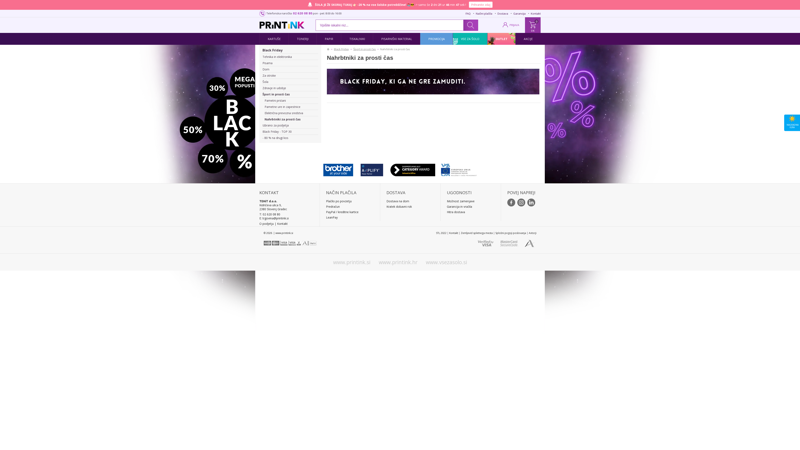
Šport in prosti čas (276, 94)
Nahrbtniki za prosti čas (283, 119)
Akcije (528, 39)
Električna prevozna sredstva (284, 113)
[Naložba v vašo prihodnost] (459, 169)
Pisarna (267, 63)
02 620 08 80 (302, 13)
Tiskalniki (357, 39)
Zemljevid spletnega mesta (477, 233)
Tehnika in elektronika (277, 57)
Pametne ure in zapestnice (282, 107)
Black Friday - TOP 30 (277, 132)
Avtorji (532, 233)
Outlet (502, 39)
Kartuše (274, 39)
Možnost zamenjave (461, 201)
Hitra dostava (456, 212)
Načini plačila (484, 13)
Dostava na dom (397, 201)
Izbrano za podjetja (275, 125)
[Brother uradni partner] (338, 169)
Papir (329, 39)
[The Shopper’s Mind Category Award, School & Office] (412, 169)
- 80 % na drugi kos (275, 138)
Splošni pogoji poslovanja (510, 233)
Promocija (436, 39)
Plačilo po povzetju (339, 201)
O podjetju (266, 224)
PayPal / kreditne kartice (342, 212)
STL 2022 (441, 233)
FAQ (468, 13)
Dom (265, 69)
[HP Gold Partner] (371, 169)
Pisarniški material (396, 39)
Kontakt (536, 13)
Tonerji (303, 39)
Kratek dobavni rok (399, 207)
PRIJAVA (514, 25)
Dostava (503, 13)
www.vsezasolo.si (446, 262)
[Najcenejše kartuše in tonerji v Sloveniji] (282, 25)
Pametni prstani (275, 100)
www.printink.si (351, 262)
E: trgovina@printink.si (274, 218)
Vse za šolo (470, 39)
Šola (265, 82)
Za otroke (269, 76)
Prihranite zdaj (480, 5)
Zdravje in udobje (274, 88)
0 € (533, 30)
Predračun (333, 207)
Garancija (519, 13)
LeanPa (331, 217)
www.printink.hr (398, 262)
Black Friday (272, 50)
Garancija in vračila (459, 207)
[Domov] (329, 49)
